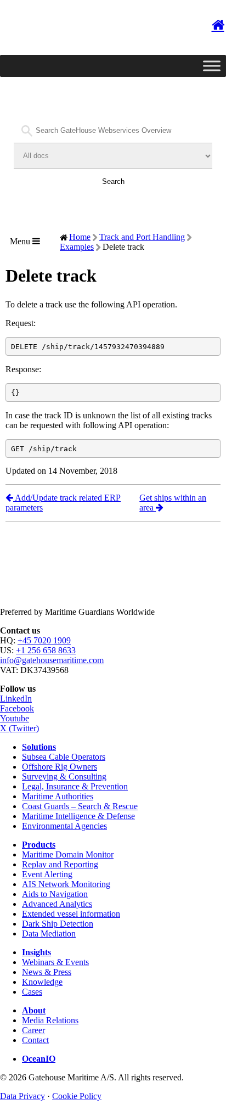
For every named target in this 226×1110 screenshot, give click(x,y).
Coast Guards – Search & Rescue (80, 806)
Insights (36, 952)
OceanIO (38, 1058)
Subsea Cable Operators (63, 756)
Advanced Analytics (57, 904)
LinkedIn (16, 698)
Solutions (39, 747)
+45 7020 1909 (44, 640)
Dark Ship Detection (57, 923)
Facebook (17, 708)
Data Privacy (22, 1096)
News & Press (46, 972)
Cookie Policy (76, 1096)
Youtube (14, 718)
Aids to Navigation (55, 894)
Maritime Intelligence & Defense (78, 816)
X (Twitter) (19, 728)
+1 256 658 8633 (46, 650)
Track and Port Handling (142, 237)
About (34, 1010)
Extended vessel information (71, 913)
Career (33, 1030)
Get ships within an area (172, 502)
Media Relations (50, 1020)
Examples (77, 246)
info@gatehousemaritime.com (52, 660)
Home (80, 237)
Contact (35, 1040)
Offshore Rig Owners (59, 766)
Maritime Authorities (57, 796)
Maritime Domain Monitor (68, 854)
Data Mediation (49, 933)
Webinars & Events (55, 962)
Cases (32, 991)
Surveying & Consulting (64, 776)
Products (38, 844)
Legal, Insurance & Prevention (75, 786)
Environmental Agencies (64, 826)
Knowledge (42, 981)
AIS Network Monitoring (66, 884)
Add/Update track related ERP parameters (63, 502)
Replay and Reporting (60, 864)
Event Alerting (47, 874)
